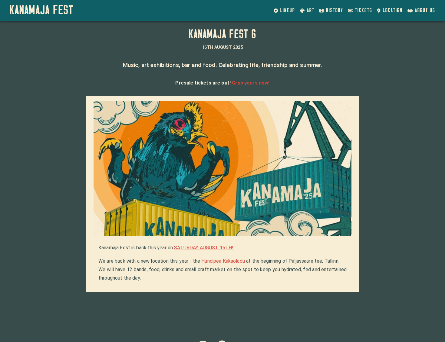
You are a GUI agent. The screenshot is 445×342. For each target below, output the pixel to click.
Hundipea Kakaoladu (223, 261)
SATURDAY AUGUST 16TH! (203, 248)
